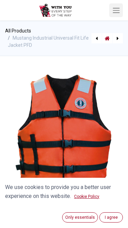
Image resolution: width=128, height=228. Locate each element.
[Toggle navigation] (116, 10)
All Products (18, 30)
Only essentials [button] (80, 217)
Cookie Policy (86, 196)
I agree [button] (111, 217)
